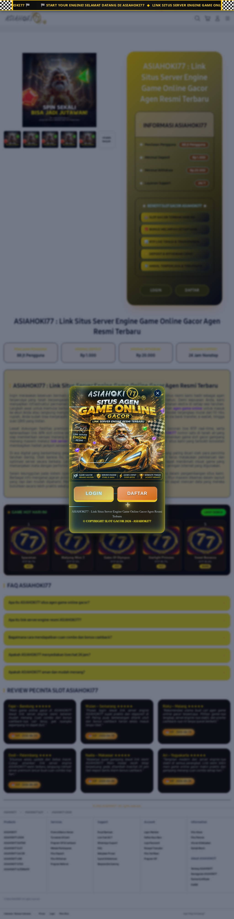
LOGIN (94, 493)
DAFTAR (137, 493)
